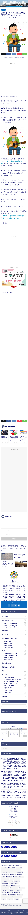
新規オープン (15, 643)
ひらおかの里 (12, 867)
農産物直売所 (15, 645)
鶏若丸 (17, 899)
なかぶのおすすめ (15, 677)
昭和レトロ (5, 883)
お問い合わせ (19, 910)
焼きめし (12, 890)
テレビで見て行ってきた (15, 683)
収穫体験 (9, 876)
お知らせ (14, 616)
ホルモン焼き (6, 874)
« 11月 (3, 739)
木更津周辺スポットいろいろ (14, 638)
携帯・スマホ (15, 690)
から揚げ (19, 865)
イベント (14, 634)
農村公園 (5, 896)
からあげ (12, 865)
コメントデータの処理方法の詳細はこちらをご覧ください (13, 548)
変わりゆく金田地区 (14, 667)
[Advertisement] (14, 79)
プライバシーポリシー (10, 910)
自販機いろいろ (15, 687)
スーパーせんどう (6, 872)
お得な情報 (15, 692)
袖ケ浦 (5, 894)
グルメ (14, 650)
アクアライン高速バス (15, 623)
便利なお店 (15, 641)
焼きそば (5, 890)
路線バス (21, 894)
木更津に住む (14, 663)
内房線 (20, 874)
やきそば (20, 867)
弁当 (11, 881)
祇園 (4, 892)
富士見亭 (5, 881)
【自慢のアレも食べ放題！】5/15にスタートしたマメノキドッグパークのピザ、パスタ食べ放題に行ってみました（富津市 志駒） (15, 785)
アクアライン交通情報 (15, 625)
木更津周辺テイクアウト (15, 653)
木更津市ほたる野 (16, 885)
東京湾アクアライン (14, 620)
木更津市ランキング (14, 838)
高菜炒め (10, 899)
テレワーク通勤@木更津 (18, 872)
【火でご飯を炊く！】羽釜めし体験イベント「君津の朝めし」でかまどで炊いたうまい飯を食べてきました (14, 773)
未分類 (14, 696)
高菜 (4, 899)
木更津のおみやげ (14, 883)
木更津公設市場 (6, 885)
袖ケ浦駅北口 (12, 894)
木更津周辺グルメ (15, 659)
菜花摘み (17, 892)
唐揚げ (21, 876)
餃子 (20, 896)
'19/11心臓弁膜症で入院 (15, 681)
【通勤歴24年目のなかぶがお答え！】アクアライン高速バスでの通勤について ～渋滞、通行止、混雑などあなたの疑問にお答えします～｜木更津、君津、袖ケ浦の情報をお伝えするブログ (14, 765)
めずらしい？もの (15, 685)
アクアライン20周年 (15, 627)
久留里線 (13, 874)
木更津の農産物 (15, 657)
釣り (15, 689)
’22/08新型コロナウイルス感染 (15, 679)
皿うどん (19, 890)
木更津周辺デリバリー (15, 655)
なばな (4, 867)
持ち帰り (17, 881)
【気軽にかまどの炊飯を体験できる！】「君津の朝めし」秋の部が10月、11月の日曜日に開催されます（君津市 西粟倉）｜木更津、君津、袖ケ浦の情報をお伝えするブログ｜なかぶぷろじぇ (15, 777)
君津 (15, 876)
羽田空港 (10, 892)
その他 (14, 674)
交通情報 (14, 630)
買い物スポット (15, 647)
